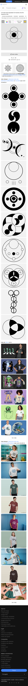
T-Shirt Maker (4, 663)
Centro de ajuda (5, 636)
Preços (3, 631)
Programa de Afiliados (7, 643)
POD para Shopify (5, 624)
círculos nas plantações (7, 16)
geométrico (21, 16)
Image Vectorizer (5, 661)
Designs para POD (6, 620)
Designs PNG (4, 614)
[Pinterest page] (14, 682)
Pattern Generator (6, 667)
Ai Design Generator (6, 657)
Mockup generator (6, 659)
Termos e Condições (6, 633)
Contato (3, 649)
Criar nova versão (19, 22)
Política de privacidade (7, 634)
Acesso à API (4, 647)
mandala (16, 16)
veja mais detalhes (6, 76)
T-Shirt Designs (5, 613)
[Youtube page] (16, 682)
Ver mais (14, 438)
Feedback (3, 651)
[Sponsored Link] (8, 68)
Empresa (3, 645)
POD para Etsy (5, 622)
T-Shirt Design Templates (7, 616)
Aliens (6, 342)
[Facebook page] (12, 682)
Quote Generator (5, 665)
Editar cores (10, 22)
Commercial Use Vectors (7, 618)
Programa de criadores (7, 641)
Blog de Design (5, 611)
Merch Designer (5, 656)
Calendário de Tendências (8, 626)
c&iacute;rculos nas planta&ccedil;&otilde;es (9, 80)
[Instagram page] (9, 682)
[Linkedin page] (18, 682)
